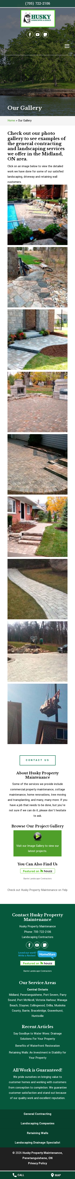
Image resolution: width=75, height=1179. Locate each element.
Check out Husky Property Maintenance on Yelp (38, 890)
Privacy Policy (37, 1163)
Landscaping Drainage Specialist (37, 1143)
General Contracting (37, 1114)
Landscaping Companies (37, 1123)
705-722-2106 (42, 932)
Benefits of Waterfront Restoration (37, 1046)
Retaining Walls (37, 1133)
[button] (38, 215)
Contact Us (37, 760)
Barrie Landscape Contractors (37, 878)
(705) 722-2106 (37, 3)
